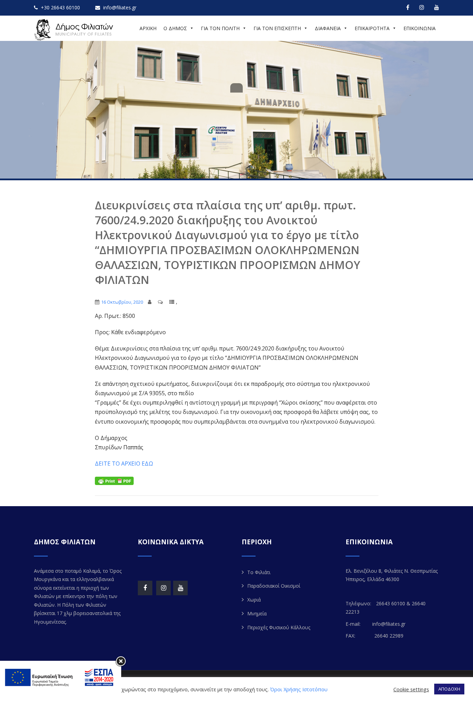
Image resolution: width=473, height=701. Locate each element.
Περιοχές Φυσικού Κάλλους (278, 627)
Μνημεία (257, 613)
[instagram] (421, 7)
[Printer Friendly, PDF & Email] (114, 480)
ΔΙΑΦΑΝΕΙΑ (328, 28)
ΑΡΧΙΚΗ (148, 28)
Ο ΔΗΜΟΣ (175, 28)
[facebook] (407, 7)
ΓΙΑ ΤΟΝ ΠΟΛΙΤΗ (220, 28)
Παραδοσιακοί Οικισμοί (273, 585)
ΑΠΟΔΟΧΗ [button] (449, 689)
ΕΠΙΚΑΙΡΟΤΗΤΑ (372, 28)
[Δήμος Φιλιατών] (75, 30)
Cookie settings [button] (411, 689)
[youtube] (436, 7)
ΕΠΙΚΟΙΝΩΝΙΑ (419, 28)
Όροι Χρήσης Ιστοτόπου (299, 689)
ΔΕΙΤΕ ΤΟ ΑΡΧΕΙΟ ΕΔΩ (124, 463)
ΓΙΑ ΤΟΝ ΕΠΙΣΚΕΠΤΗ (277, 28)
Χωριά (254, 599)
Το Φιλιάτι (258, 572)
